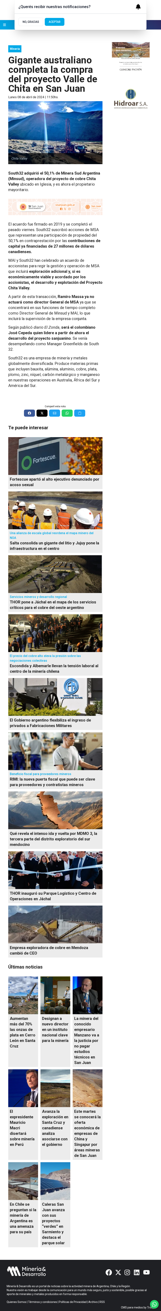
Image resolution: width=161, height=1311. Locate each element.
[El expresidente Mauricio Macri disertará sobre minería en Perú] (23, 1088)
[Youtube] (146, 1272)
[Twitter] (118, 1272)
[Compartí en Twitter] (42, 413)
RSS (102, 1302)
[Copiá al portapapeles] (79, 413)
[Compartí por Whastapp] (67, 413)
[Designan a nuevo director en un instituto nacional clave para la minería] (55, 995)
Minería (15, 48)
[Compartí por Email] (54, 413)
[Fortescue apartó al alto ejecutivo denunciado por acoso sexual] (55, 456)
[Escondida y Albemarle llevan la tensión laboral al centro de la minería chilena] (55, 633)
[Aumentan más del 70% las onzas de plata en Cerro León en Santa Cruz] (23, 995)
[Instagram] (127, 1272)
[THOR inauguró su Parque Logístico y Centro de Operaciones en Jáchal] (55, 870)
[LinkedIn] (137, 1272)
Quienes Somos (16, 1302)
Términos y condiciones (42, 1302)
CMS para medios (132, 1307)
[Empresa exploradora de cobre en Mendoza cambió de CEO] (55, 924)
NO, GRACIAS (31, 21)
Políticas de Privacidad (73, 1302)
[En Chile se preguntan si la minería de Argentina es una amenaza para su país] (23, 1181)
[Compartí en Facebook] (29, 413)
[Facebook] (109, 1272)
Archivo (93, 1302)
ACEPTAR (54, 21)
